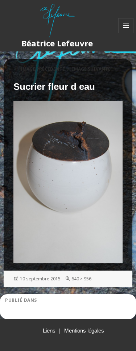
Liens (49, 330)
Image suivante (91, 69)
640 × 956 (81, 279)
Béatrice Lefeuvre (57, 43)
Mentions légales (84, 330)
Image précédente (42, 69)
